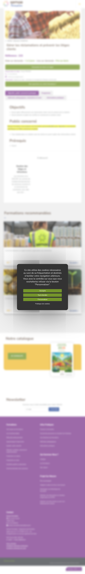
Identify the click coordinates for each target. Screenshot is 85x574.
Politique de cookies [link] (42, 304)
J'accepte (42, 291)
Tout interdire (42, 295)
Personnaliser (42, 299)
